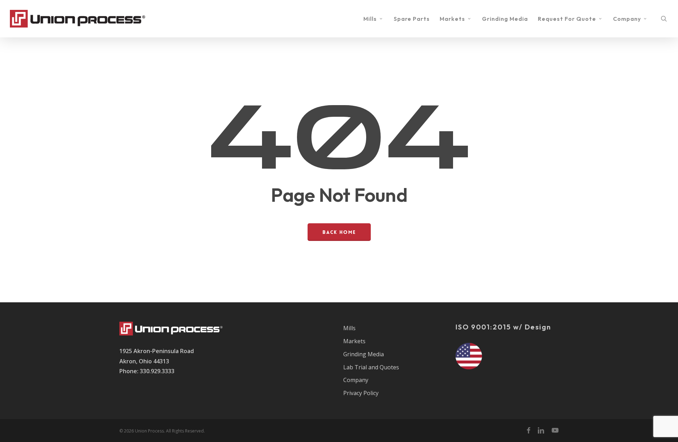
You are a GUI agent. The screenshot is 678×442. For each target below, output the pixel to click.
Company (355, 380)
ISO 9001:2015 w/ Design (503, 326)
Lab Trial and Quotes (371, 367)
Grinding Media (363, 354)
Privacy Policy (361, 393)
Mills (349, 328)
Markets (354, 341)
